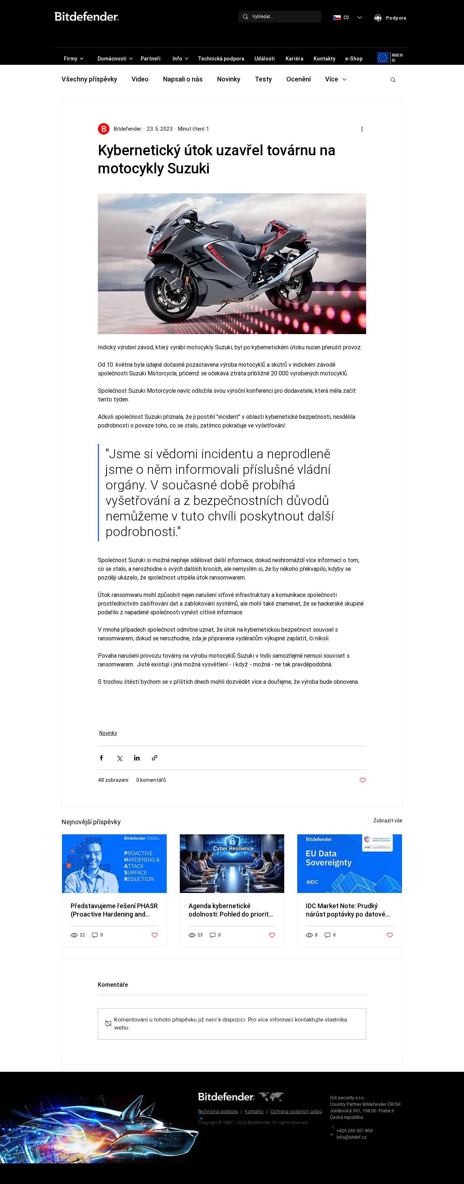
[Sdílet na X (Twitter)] (119, 757)
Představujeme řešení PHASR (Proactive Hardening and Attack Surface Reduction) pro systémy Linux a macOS (114, 910)
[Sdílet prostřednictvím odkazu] (154, 757)
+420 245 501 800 (354, 1130)
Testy (263, 79)
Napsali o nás (183, 79)
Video (140, 79)
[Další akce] (361, 129)
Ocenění (298, 79)
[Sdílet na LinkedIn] (136, 757)
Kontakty (254, 1111)
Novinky (228, 79)
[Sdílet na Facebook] (101, 757)
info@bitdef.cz (351, 1137)
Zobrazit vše (387, 820)
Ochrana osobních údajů (296, 1111)
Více (331, 79)
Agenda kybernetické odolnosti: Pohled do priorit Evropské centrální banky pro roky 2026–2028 (231, 910)
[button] (393, 79)
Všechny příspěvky (89, 79)
